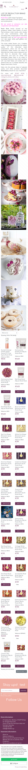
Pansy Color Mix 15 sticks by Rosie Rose (6, 520)
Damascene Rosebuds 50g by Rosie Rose (20, 351)
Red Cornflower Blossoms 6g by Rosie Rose (6, 436)
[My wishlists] (21, 6)
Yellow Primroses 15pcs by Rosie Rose (20, 629)
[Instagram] (12, 705)
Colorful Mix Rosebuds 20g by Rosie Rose (20, 655)
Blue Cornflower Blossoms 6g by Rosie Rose (20, 408)
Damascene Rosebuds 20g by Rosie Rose (20, 520)
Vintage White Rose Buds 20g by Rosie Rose (21, 547)
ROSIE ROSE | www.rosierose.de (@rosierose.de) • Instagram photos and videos (14, 75)
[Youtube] (16, 705)
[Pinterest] (20, 705)
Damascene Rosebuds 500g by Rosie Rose (6, 629)
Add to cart (6, 364)
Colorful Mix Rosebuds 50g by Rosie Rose (6, 655)
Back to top (21, 671)
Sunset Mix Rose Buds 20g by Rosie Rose (20, 575)
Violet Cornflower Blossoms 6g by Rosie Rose (20, 463)
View (17, 584)
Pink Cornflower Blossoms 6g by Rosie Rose (6, 463)
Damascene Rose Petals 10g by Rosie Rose (21, 601)
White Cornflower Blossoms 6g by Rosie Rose (20, 436)
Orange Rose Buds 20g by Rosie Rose (5, 601)
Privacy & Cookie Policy (21, 767)
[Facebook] (8, 705)
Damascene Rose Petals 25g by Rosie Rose (7, 381)
